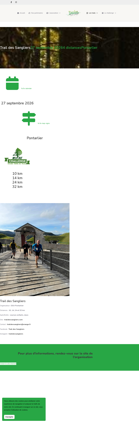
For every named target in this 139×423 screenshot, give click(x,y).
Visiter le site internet (8, 364)
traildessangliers (16, 334)
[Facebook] (11, 2)
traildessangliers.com (13, 320)
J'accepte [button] (9, 417)
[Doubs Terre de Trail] (73, 13)
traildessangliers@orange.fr (19, 324)
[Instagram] (16, 2)
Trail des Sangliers (16, 329)
